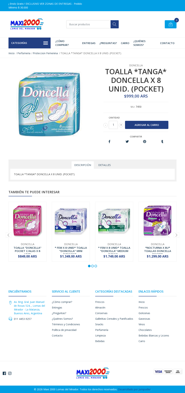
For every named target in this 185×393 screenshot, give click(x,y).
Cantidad (114, 117)
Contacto (167, 43)
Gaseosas (144, 318)
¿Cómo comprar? (62, 43)
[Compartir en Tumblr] (162, 141)
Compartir (136, 136)
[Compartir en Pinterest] (144, 141)
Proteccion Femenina (45, 53)
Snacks (99, 324)
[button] (89, 266)
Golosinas (144, 313)
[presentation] (8, 235)
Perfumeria (23, 53)
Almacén (100, 307)
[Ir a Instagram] (9, 373)
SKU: (132, 106)
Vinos (142, 324)
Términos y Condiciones (66, 324)
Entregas (88, 43)
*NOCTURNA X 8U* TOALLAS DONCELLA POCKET (157, 251)
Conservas (101, 313)
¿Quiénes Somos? (139, 43)
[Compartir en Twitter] (127, 141)
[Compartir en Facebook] (109, 141)
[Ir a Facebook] (4, 373)
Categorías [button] (19, 43)
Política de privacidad (64, 330)
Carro (125, 43)
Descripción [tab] (82, 165)
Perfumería (101, 330)
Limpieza (100, 335)
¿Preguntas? (108, 43)
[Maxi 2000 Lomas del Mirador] (26, 24)
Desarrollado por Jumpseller (134, 389)
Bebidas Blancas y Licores (154, 335)
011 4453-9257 (22, 319)
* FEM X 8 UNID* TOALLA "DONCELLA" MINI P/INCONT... (71, 251)
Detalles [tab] (104, 165)
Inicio (11, 53)
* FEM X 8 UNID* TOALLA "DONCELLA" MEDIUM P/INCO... (114, 251)
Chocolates (145, 330)
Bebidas (100, 341)
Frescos (99, 302)
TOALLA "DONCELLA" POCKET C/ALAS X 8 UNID (27, 251)
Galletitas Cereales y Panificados (114, 318)
